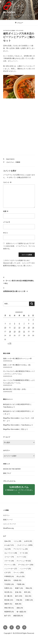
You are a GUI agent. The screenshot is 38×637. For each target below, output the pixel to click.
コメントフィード (9, 524)
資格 (20, 608)
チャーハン (9, 565)
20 (19, 331)
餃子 (7, 616)
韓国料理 (9, 612)
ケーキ (24, 553)
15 (29, 327)
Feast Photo (10, 159)
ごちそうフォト (10, 162)
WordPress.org (8, 528)
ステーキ (9, 561)
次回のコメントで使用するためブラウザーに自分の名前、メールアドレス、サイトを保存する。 (19, 246)
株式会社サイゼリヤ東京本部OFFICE (16, 404)
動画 (7, 580)
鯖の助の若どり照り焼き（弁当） (15, 389)
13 (19, 327)
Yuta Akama (19, 30)
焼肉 (18, 604)
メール (6, 222)
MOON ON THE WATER (12, 469)
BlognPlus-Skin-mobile (11, 418)
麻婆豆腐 (18, 616)
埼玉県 (8, 592)
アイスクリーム (20, 549)
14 (24, 327)
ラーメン (18, 572)
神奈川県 (9, 608)
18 (10, 331)
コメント (7, 182)
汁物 (19, 600)
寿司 (27, 592)
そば (7, 549)
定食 (18, 592)
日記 (28, 596)
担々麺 (8, 596)
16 (33, 327)
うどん (17, 541)
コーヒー (9, 557)
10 (5, 327)
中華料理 (17, 162)
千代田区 (9, 584)
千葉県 (20, 584)
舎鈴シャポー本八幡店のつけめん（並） (17, 365)
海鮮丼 (8, 604)
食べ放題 (21, 612)
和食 (29, 588)
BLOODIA (9, 12)
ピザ (7, 572)
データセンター (25, 565)
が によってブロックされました (19, 490)
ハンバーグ (25, 568)
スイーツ (21, 557)
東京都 (8, 600)
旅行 (18, 596)
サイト (5, 233)
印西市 (8, 588)
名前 (5, 211)
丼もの (20, 576)
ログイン (6, 515)
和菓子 (19, 588)
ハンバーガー (10, 568)
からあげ (9, 545)
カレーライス (10, 553)
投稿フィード (8, 519)
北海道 (17, 580)
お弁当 (28, 541)
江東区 (29, 600)
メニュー (20, 23)
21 (24, 331)
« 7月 (9, 343)
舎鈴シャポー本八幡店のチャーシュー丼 (17, 358)
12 (14, 327)
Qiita (7, 541)
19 (14, 331)
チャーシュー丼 (24, 561)
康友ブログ (7, 473)
